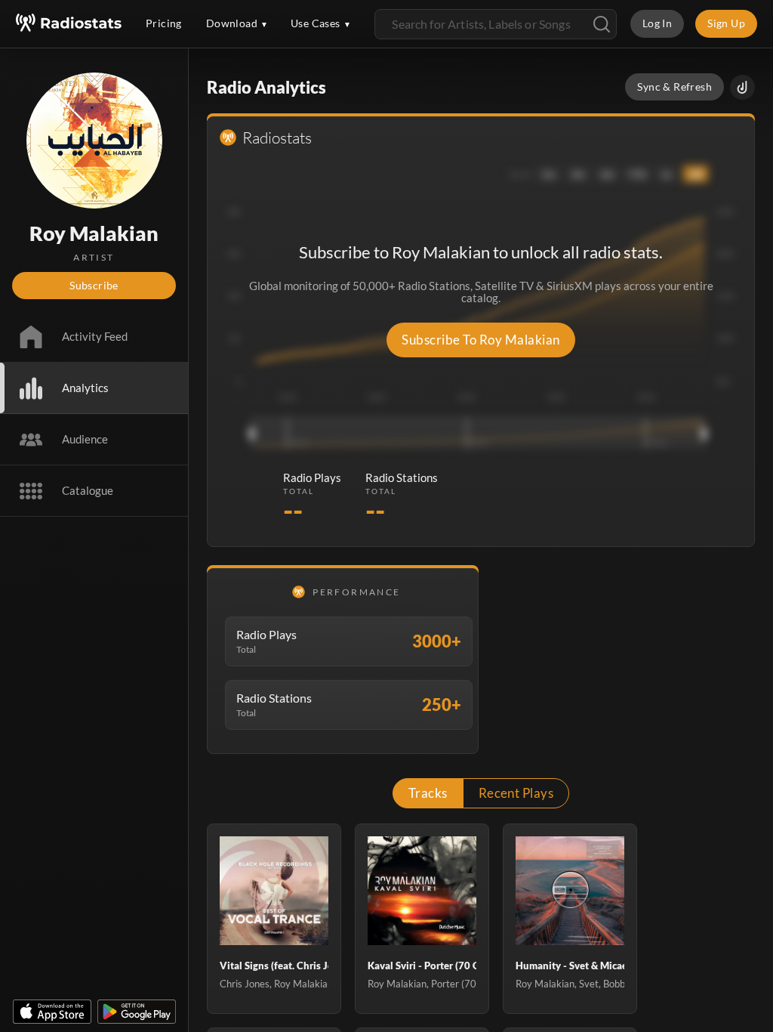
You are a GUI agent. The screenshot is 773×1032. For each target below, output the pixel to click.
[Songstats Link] (742, 87)
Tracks (428, 793)
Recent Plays (516, 793)
